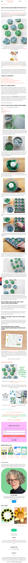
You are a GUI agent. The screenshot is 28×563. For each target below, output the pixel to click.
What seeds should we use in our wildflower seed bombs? (10, 80)
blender (13, 174)
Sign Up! (10, 549)
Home (2, 4)
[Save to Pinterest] (1, 278)
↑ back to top (14, 534)
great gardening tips (8, 14)
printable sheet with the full (13, 351)
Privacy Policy (14, 539)
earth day (5, 4)
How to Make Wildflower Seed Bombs (7, 79)
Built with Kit (14, 440)
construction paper (4, 107)
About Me (14, 501)
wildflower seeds (7, 111)
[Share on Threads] (1, 284)
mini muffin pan (3, 112)
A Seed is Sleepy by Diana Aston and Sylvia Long (13, 65)
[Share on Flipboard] (1, 280)
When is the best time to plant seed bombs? (8, 81)
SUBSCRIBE (14, 530)
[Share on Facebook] (1, 282)
